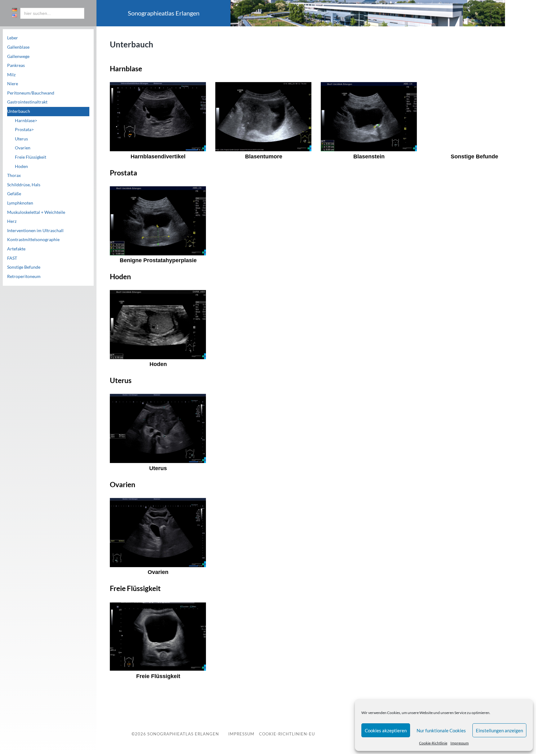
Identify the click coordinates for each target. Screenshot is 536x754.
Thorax (14, 175)
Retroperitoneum (24, 276)
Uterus (21, 138)
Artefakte (16, 248)
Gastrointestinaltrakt (27, 101)
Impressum (459, 743)
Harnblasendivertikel (158, 156)
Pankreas (16, 65)
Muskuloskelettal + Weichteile (36, 212)
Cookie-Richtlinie (433, 743)
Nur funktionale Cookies (441, 730)
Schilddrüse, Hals (23, 184)
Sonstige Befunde (23, 267)
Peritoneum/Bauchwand (30, 92)
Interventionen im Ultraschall (35, 230)
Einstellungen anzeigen (499, 730)
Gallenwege (18, 56)
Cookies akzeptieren (386, 730)
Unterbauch (18, 111)
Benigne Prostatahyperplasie (158, 260)
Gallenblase (18, 47)
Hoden (21, 166)
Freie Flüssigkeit (30, 157)
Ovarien (22, 147)
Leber (12, 37)
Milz (11, 74)
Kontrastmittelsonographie (33, 239)
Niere (12, 83)
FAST (12, 258)
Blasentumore (263, 156)
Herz (11, 221)
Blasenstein (369, 156)
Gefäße (14, 193)
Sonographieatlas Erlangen (183, 733)
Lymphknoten (20, 203)
